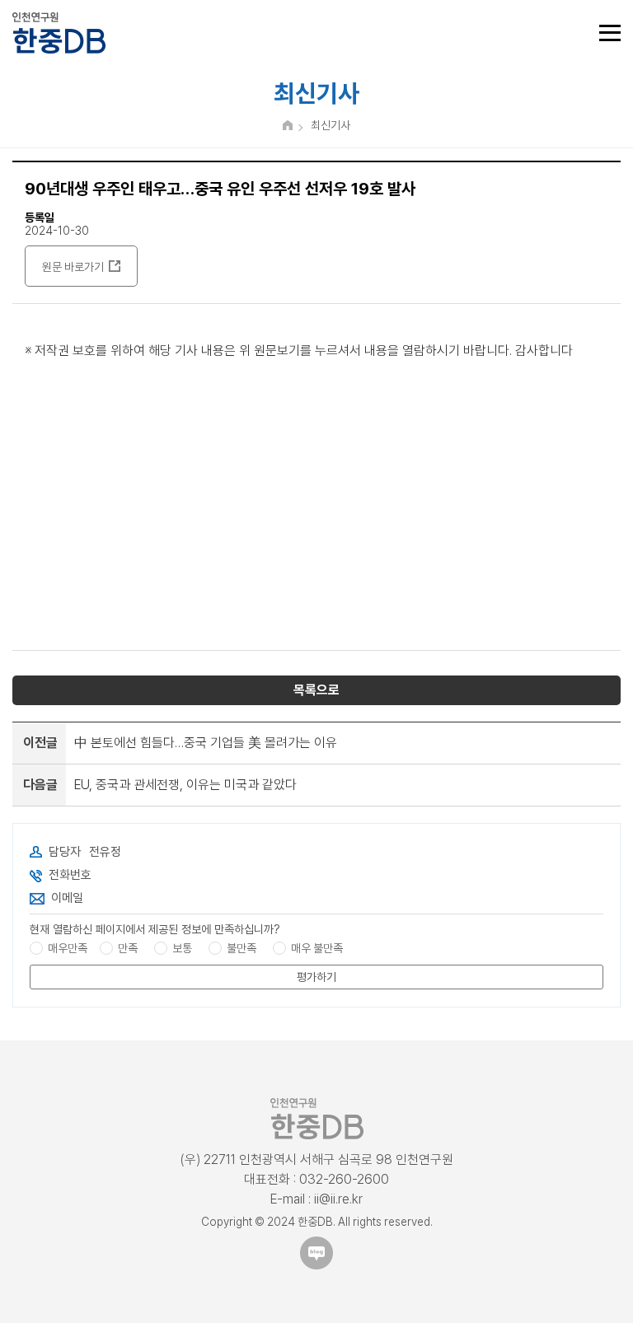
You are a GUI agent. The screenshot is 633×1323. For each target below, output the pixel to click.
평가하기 (316, 977)
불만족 (241, 948)
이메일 (67, 898)
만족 (128, 948)
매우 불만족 (317, 948)
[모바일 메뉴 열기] (610, 33)
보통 (182, 948)
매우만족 (67, 948)
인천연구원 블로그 (316, 1253)
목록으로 (316, 690)
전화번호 (70, 874)
